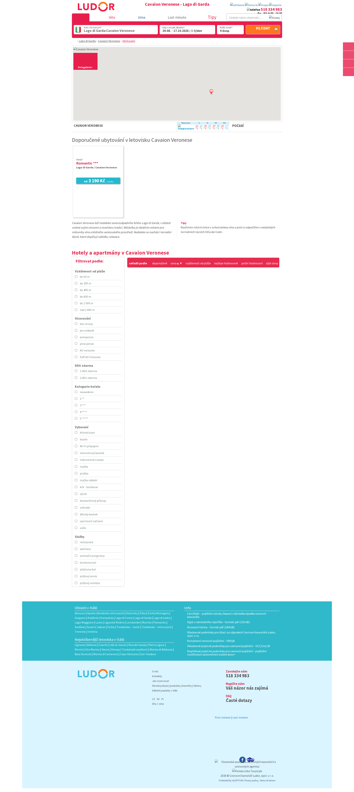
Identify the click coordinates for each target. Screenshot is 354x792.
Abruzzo (80, 613)
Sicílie (111, 627)
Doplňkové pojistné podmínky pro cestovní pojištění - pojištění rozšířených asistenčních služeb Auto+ (226, 652)
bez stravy (86, 324)
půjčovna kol (88, 569)
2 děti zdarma (88, 378)
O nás (155, 671)
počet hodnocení (252, 263)
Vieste (105, 649)
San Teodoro (148, 654)
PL (162, 699)
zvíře (83, 528)
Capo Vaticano (129, 654)
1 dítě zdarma (88, 371)
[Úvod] (75, 41)
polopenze (86, 337)
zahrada (85, 507)
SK (158, 699)
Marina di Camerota (105, 654)
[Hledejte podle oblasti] (348, 46)
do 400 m (85, 290)
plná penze (87, 344)
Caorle (103, 645)
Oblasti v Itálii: (86, 607)
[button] (215, 95)
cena (175, 263)
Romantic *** (87, 163)
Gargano (80, 618)
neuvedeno (86, 392)
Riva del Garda (137, 645)
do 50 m (85, 276)
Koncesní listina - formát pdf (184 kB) (211, 627)
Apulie (91, 613)
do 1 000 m (86, 303)
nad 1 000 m (87, 310)
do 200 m (85, 283)
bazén (84, 439)
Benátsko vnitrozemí (110, 613)
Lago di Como (123, 618)
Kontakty (157, 676)
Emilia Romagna (158, 613)
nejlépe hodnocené (226, 263)
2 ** (82, 398)
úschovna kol (88, 562)
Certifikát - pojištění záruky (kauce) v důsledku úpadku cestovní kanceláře (226, 615)
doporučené (159, 263)
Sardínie (80, 627)
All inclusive (87, 350)
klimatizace (87, 432)
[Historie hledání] (251, 5)
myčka (84, 466)
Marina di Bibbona (161, 649)
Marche (146, 622)
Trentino (80, 631)
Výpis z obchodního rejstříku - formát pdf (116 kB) (218, 622)
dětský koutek (89, 514)
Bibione (92, 645)
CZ (153, 699)
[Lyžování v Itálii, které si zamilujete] (348, 63)
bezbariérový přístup (93, 500)
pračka (84, 473)
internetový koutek (92, 453)
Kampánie (106, 618)
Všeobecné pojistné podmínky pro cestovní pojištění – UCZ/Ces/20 (228, 646)
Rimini (79, 649)
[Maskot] (348, 72)
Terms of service (267, 780)
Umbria (92, 631)
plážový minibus (90, 583)
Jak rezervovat (160, 681)
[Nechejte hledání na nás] (275, 5)
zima (161, 703)
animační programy (92, 556)
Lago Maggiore (84, 622)
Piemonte (159, 622)
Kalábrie (93, 618)
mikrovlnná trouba (92, 460)
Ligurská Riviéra (114, 622)
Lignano (80, 645)
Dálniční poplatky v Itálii (164, 690)
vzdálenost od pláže (198, 263)
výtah (83, 494)
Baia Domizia (83, 654)
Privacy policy (251, 780)
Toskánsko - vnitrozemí (156, 627)
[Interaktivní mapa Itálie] (263, 5)
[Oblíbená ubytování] (237, 5)
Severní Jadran (96, 627)
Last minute (177, 17)
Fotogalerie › (85, 67)
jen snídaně (87, 330)
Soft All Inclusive (90, 357)
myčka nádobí (88, 480)
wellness (85, 549)
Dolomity (132, 613)
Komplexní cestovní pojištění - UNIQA (211, 641)
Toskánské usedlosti (135, 649)
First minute (222, 717)
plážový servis (88, 576)
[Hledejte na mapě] (348, 55)
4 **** (83, 412)
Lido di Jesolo (117, 645)
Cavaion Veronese (109, 41)
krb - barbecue (89, 487)
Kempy (115, 649)
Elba (143, 613)
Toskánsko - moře (128, 627)
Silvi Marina (92, 649)
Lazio (99, 622)
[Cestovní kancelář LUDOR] (95, 681)
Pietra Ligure (156, 645)
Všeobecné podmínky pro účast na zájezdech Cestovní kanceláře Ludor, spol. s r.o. (231, 633)
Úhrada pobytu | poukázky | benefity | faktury (176, 685)
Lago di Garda (87, 41)
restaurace (86, 542)
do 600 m (85, 296)
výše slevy (272, 263)
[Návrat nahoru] (349, 80)
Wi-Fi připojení (89, 446)
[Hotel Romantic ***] (98, 155)
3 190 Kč (98, 181)
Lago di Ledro (161, 618)
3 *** (83, 405)
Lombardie (133, 622)
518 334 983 (271, 9)
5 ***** (84, 418)
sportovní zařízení (91, 521)
